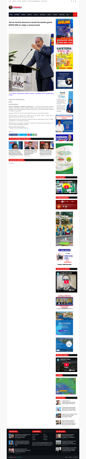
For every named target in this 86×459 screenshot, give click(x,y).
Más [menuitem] (67, 14)
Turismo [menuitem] (55, 14)
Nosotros (14, 1)
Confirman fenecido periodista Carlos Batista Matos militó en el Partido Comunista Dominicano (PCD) (16, 152)
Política (16, 19)
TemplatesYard (19, 457)
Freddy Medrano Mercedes (15, 27)
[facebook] (71, 1)
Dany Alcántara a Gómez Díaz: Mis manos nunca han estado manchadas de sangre (69, 415)
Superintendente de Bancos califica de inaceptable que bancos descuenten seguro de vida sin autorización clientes (69, 422)
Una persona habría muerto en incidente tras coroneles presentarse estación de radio (69, 442)
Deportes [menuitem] (29, 14)
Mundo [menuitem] (49, 14)
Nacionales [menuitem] (42, 14)
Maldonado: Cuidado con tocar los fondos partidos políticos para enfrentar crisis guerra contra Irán (46, 152)
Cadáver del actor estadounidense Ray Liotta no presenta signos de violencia (69, 402)
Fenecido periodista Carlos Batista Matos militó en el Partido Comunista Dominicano (30, 152)
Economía (45, 439)
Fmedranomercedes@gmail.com (34, 1)
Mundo (33, 436)
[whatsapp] (73, 1)
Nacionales (45, 436)
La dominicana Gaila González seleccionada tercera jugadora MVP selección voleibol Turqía (69, 409)
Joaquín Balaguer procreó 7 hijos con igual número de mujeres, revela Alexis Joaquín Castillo (69, 449)
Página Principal (12, 19)
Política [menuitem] (36, 14)
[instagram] (75, 1)
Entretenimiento (35, 434)
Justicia (33, 437)
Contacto (19, 1)
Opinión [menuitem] (23, 14)
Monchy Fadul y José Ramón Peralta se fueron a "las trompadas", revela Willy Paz (68, 436)
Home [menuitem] (11, 14)
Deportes (45, 437)
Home (10, 1)
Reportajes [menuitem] (61, 14)
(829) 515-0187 (44, 1)
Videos (44, 434)
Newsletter (24, 1)
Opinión (33, 439)
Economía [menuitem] (16, 14)
